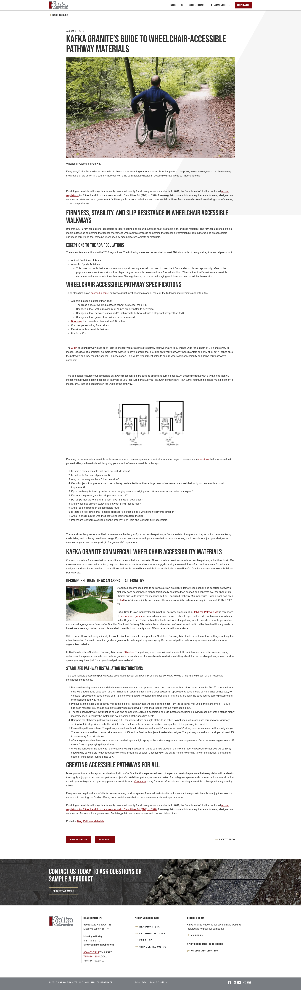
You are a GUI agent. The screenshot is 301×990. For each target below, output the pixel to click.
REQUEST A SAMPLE (63, 891)
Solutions (197, 5)
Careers (197, 935)
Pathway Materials (93, 821)
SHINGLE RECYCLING (152, 947)
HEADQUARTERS (149, 926)
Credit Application (205, 950)
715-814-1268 (91, 956)
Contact (243, 5)
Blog (79, 821)
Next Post (105, 839)
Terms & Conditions (158, 982)
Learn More (219, 5)
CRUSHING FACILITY (152, 933)
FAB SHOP (145, 940)
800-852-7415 (91, 952)
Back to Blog (60, 15)
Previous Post (78, 839)
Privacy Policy (141, 982)
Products (176, 5)
